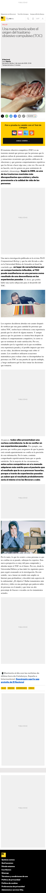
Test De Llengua (23, 14)
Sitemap (5, 873)
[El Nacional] (3, 18)
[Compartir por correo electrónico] (19, 116)
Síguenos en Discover (8, 14)
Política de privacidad (11, 880)
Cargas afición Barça (37, 14)
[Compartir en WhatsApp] (6, 116)
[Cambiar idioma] (38, 18)
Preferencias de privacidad (13, 886)
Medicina (11, 688)
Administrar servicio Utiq (12, 890)
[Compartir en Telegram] (11, 116)
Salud (4, 688)
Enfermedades (21, 688)
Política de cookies (10, 883)
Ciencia (31, 688)
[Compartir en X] (2, 116)
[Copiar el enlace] (23, 116)
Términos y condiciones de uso (15, 876)
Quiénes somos (8, 860)
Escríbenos (6, 870)
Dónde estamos (8, 866)
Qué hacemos (7, 863)
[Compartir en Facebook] (15, 116)
